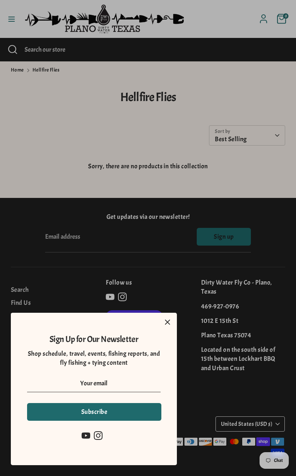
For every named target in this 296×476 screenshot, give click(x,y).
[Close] (167, 322)
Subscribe (94, 412)
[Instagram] (98, 435)
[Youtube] (86, 435)
